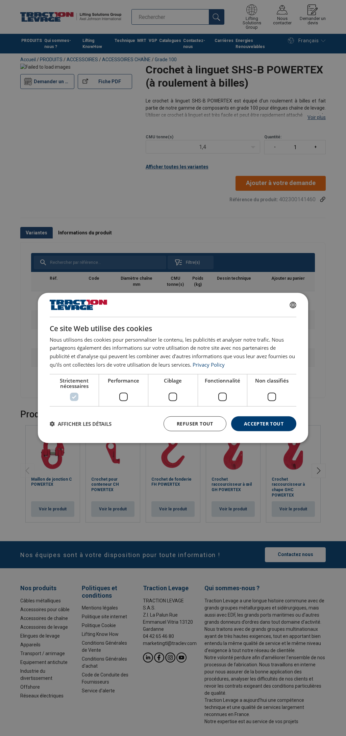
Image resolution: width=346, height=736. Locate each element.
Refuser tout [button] (195, 423)
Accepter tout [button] (263, 423)
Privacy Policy (209, 364)
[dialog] (173, 368)
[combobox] (293, 304)
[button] (81, 424)
